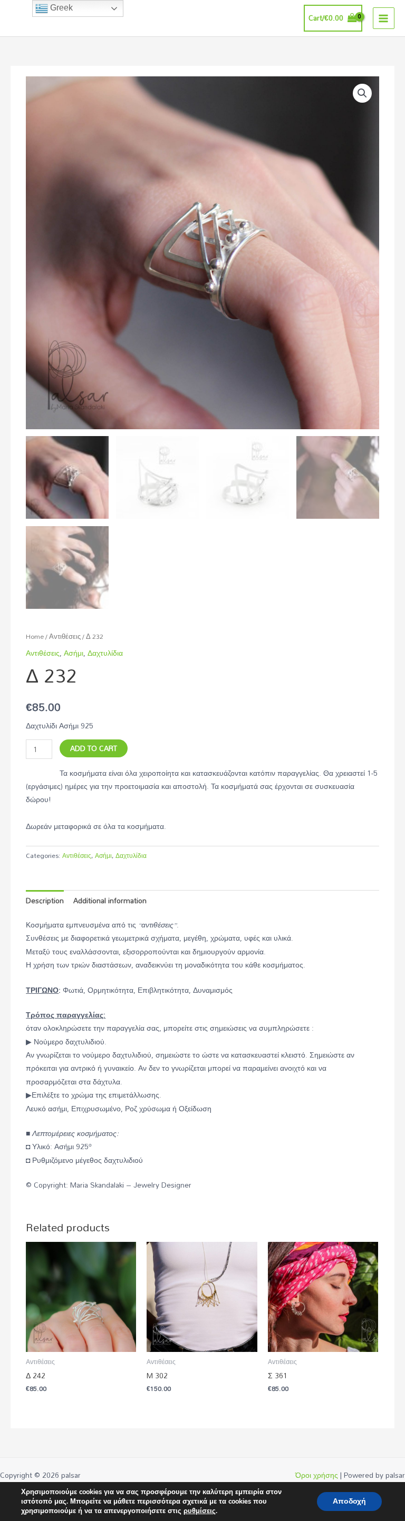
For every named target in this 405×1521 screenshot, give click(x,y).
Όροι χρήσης (316, 1475)
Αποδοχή (349, 1501)
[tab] (45, 900)
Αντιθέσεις (65, 636)
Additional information (110, 900)
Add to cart (93, 748)
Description (45, 900)
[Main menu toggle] (383, 18)
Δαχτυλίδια (105, 653)
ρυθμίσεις (200, 1511)
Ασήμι (73, 653)
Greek (60, 7)
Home (35, 636)
